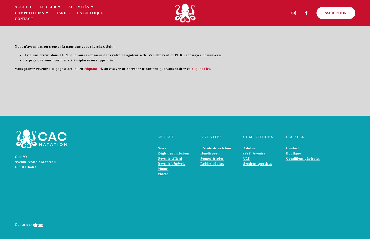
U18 (246, 158)
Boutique (293, 153)
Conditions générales (303, 158)
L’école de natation (215, 148)
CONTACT (24, 19)
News (162, 148)
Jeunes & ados (212, 158)
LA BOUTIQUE (90, 13)
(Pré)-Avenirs (254, 153)
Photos (163, 169)
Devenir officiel (170, 158)
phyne (38, 224)
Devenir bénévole (171, 163)
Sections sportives (257, 163)
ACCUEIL (23, 7)
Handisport (209, 153)
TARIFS (63, 13)
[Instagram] (293, 13)
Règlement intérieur (174, 153)
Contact (292, 148)
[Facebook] (306, 13)
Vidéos (163, 174)
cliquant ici (93, 69)
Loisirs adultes (212, 163)
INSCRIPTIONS (335, 13)
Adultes (249, 148)
